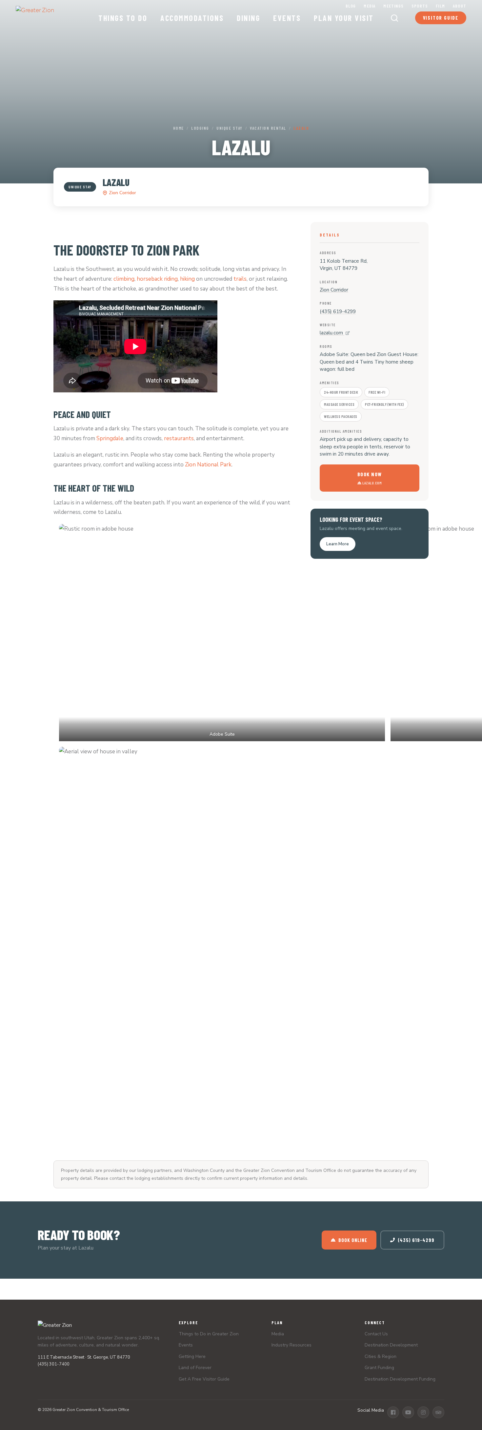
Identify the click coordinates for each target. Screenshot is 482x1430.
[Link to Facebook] (393, 1412)
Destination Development (391, 1345)
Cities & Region (380, 1356)
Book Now (369, 478)
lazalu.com (332, 332)
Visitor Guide (440, 18)
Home (178, 128)
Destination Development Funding (400, 1379)
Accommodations (192, 18)
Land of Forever (195, 1367)
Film (440, 6)
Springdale (109, 438)
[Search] (394, 18)
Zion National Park (208, 464)
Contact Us (376, 1334)
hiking (187, 279)
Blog (351, 6)
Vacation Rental (268, 128)
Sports (420, 6)
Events (287, 18)
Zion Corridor (122, 193)
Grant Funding (379, 1367)
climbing (123, 279)
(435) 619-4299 (338, 311)
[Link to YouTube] (408, 1412)
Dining (248, 18)
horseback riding (157, 279)
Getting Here (192, 1356)
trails (240, 279)
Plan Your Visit (344, 18)
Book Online (352, 1240)
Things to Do (122, 18)
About (459, 6)
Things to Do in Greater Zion (209, 1334)
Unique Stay (229, 128)
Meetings (393, 6)
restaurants (179, 438)
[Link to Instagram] (423, 1412)
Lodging (200, 128)
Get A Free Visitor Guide (204, 1379)
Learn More (337, 544)
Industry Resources (291, 1345)
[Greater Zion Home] (35, 15)
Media (369, 6)
